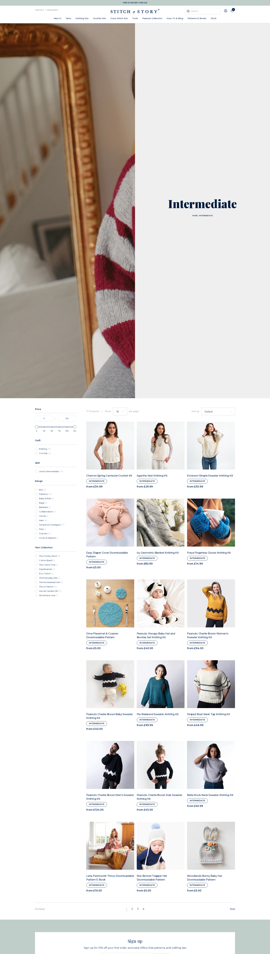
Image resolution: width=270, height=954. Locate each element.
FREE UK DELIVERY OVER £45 (135, 3)
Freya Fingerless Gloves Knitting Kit (209, 552)
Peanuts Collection (152, 18)
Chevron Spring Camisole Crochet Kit (109, 475)
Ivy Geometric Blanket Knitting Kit (158, 552)
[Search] (188, 11)
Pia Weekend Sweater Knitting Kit (158, 714)
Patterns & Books (197, 18)
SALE (213, 18)
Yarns (68, 18)
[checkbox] (57, 449)
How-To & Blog (175, 18)
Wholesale (52, 10)
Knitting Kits (82, 18)
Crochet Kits (99, 18)
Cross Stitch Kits (119, 18)
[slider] (36, 426)
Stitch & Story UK (135, 11)
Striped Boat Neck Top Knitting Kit (208, 714)
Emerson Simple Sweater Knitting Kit (210, 475)
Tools (135, 18)
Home (195, 216)
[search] (202, 11)
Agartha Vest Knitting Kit (152, 475)
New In (57, 18)
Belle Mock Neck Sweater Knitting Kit (210, 795)
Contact (39, 10)
